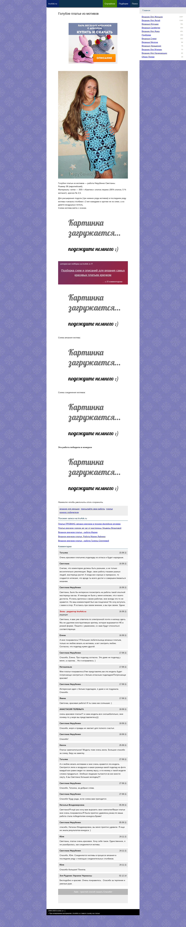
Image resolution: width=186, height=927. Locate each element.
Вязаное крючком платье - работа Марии (78, 532)
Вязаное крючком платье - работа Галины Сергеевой (83, 541)
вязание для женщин (70, 509)
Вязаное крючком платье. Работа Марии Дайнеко (81, 536)
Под (123, 3)
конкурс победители (69, 512)
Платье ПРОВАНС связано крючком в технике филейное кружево (89, 524)
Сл (110, 3)
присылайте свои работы (93, 509)
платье (109, 509)
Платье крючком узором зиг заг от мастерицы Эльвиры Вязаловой (89, 528)
